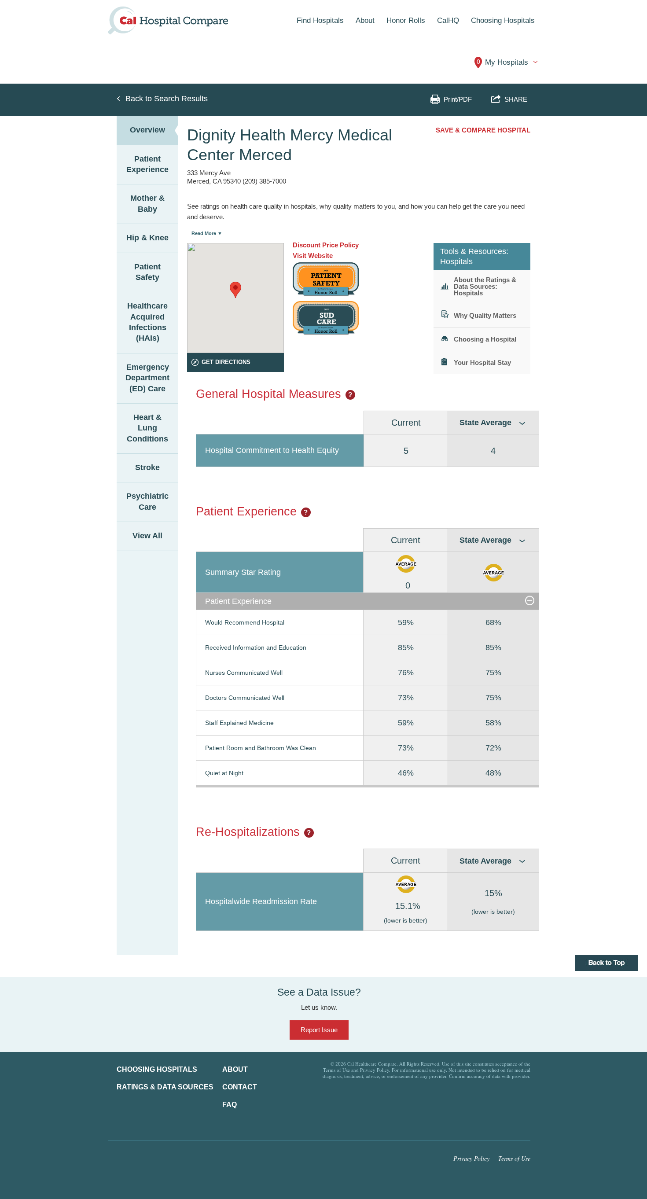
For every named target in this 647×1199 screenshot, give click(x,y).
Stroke (147, 467)
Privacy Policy (471, 1158)
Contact (239, 1087)
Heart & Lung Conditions (147, 428)
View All (147, 535)
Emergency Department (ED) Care (147, 378)
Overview (147, 129)
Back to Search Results (166, 98)
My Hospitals (503, 62)
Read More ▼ (206, 233)
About (235, 1069)
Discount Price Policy (326, 245)
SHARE (514, 99)
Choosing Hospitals (157, 1069)
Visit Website (313, 255)
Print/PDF (458, 99)
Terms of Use (514, 1158)
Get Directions (226, 362)
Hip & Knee (147, 237)
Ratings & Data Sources (165, 1087)
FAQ (229, 1104)
